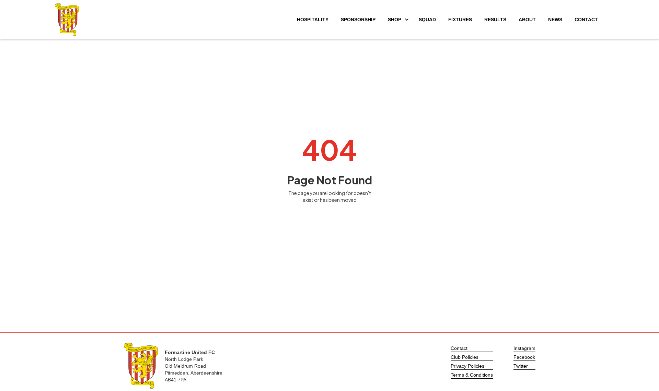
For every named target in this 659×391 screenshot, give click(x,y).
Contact (459, 348)
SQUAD (427, 19)
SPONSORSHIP (358, 19)
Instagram (524, 348)
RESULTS (495, 19)
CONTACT (586, 19)
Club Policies (464, 357)
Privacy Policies (467, 366)
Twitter (520, 366)
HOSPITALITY (312, 19)
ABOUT (527, 19)
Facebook (524, 357)
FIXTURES (460, 19)
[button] (397, 19)
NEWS (555, 19)
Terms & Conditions (472, 375)
